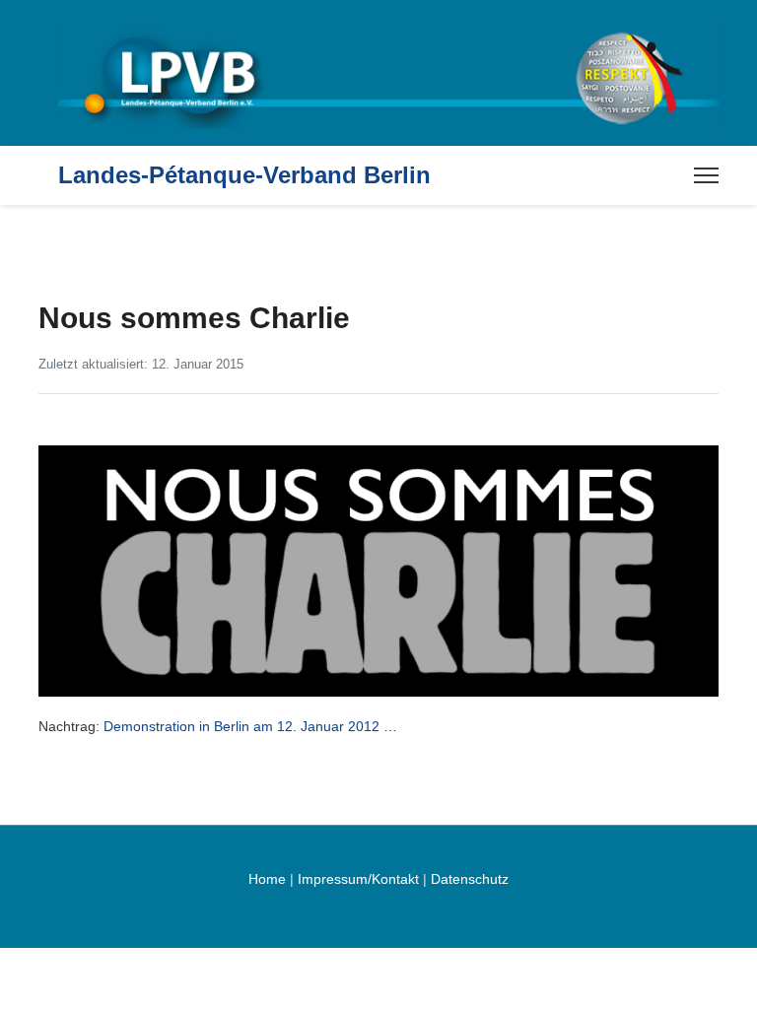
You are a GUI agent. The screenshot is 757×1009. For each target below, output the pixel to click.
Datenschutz (470, 879)
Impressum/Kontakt (358, 879)
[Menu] (706, 175)
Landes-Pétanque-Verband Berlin (244, 175)
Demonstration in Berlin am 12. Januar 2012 (241, 726)
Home (267, 879)
